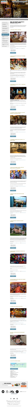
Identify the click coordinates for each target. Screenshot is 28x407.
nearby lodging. (14, 48)
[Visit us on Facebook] (10, 398)
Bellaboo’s (25, 320)
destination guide (19, 48)
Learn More (12, 109)
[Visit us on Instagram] (17, 398)
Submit (13, 385)
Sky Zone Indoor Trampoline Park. (16, 321)
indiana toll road (10, 404)
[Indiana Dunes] (7, 391)
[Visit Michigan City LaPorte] (12, 391)
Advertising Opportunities (10, 401)
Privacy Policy (14, 401)
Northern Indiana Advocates (15, 404)
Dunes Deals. (18, 212)
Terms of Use (18, 401)
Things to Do (14, 1)
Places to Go (19, 1)
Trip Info (22, 1)
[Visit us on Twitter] (14, 398)
